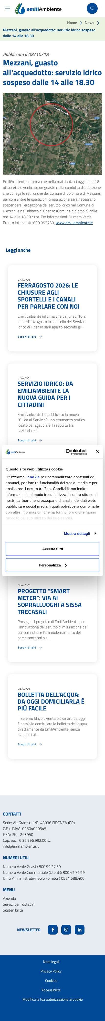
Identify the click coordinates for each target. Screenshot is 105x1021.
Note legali (51, 961)
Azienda (9, 898)
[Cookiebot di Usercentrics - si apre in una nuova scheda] (66, 452)
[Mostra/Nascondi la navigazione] (7, 8)
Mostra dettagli (77, 533)
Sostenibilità (13, 910)
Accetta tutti (52, 549)
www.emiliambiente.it (74, 223)
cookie (34, 477)
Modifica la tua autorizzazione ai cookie (52, 999)
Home (72, 22)
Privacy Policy (51, 971)
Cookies (51, 980)
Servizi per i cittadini (19, 904)
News (89, 22)
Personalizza (50, 565)
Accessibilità (51, 990)
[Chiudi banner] (97, 452)
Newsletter (29, 930)
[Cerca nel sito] (92, 8)
